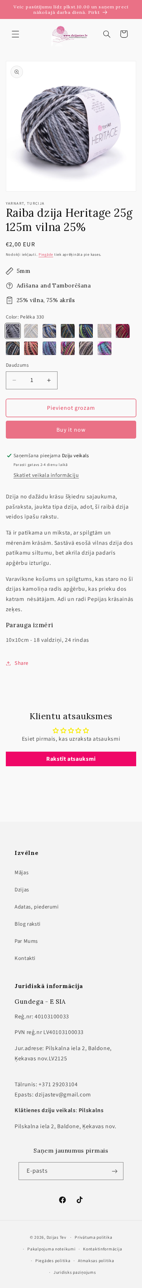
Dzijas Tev (56, 1237)
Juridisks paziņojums (75, 1272)
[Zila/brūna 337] (13, 348)
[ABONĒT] (114, 1171)
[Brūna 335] (104, 331)
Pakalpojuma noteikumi (51, 1249)
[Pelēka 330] (13, 331)
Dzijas (22, 890)
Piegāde (46, 254)
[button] (15, 34)
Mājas (21, 872)
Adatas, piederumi (37, 907)
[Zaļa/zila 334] (86, 331)
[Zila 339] (49, 348)
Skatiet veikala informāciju (46, 475)
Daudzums (17, 365)
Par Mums (26, 941)
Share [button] (21, 663)
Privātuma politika (93, 1237)
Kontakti (25, 958)
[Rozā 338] (31, 348)
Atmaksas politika (96, 1261)
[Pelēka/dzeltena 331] (31, 331)
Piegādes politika (53, 1261)
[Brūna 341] (86, 348)
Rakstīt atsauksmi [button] (71, 759)
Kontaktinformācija (102, 1249)
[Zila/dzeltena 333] (68, 331)
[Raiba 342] (104, 348)
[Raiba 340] (68, 348)
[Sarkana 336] (123, 331)
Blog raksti (28, 924)
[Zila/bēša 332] (49, 331)
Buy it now (71, 430)
